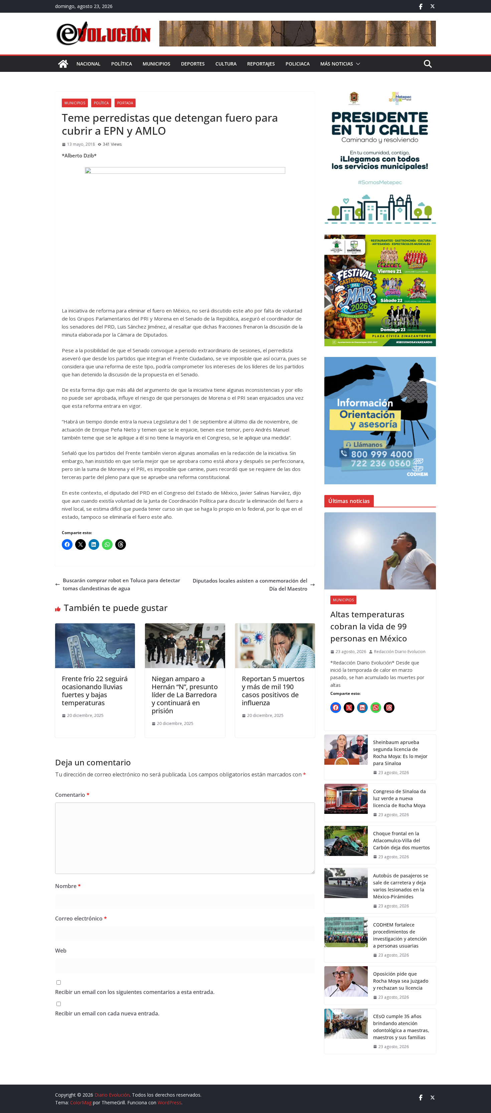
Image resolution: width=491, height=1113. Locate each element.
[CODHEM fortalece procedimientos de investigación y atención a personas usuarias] (346, 939)
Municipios (156, 63)
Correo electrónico (81, 918)
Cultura (225, 63)
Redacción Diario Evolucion (400, 651)
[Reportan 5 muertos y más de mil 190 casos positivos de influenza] (275, 627)
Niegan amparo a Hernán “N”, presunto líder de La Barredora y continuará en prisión (185, 694)
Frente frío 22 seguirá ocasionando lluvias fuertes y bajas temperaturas (95, 690)
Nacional (88, 63)
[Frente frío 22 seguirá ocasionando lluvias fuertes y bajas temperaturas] (95, 627)
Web (60, 950)
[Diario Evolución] (63, 64)
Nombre (68, 886)
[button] (356, 64)
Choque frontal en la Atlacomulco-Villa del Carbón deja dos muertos (401, 840)
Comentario (72, 794)
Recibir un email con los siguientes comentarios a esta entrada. (134, 992)
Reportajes (261, 63)
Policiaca (298, 63)
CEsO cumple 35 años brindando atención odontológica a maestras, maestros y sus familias (401, 1026)
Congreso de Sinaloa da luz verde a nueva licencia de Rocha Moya (399, 798)
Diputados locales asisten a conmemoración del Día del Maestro (250, 584)
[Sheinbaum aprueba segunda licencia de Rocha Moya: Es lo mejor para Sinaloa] (346, 757)
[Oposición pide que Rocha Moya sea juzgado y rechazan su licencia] (346, 985)
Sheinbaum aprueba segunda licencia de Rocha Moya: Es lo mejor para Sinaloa (400, 752)
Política (121, 63)
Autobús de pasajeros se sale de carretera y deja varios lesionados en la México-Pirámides (400, 886)
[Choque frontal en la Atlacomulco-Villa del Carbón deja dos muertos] (346, 845)
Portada (125, 103)
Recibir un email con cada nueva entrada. (107, 1013)
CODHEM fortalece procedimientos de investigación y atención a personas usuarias (400, 935)
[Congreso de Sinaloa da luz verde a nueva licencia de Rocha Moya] (346, 803)
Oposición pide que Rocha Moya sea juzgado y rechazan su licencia (400, 981)
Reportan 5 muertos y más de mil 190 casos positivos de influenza (273, 690)
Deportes (193, 63)
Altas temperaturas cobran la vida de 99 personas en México (368, 626)
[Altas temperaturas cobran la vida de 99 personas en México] (380, 551)
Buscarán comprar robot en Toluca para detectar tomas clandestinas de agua (121, 584)
